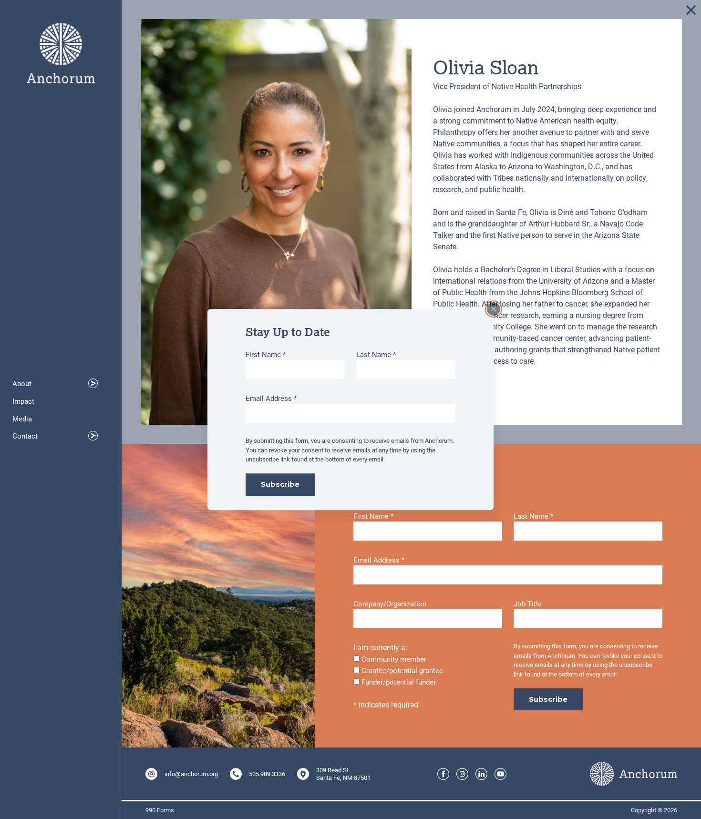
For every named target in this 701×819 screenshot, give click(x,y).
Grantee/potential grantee (402, 670)
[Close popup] (493, 309)
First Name (266, 354)
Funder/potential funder (398, 681)
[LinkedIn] (481, 774)
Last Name (376, 354)
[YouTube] (500, 774)
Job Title (528, 603)
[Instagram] (462, 774)
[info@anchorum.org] (151, 774)
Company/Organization (389, 603)
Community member (393, 659)
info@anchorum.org (191, 773)
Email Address (271, 398)
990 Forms (159, 810)
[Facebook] (443, 774)
